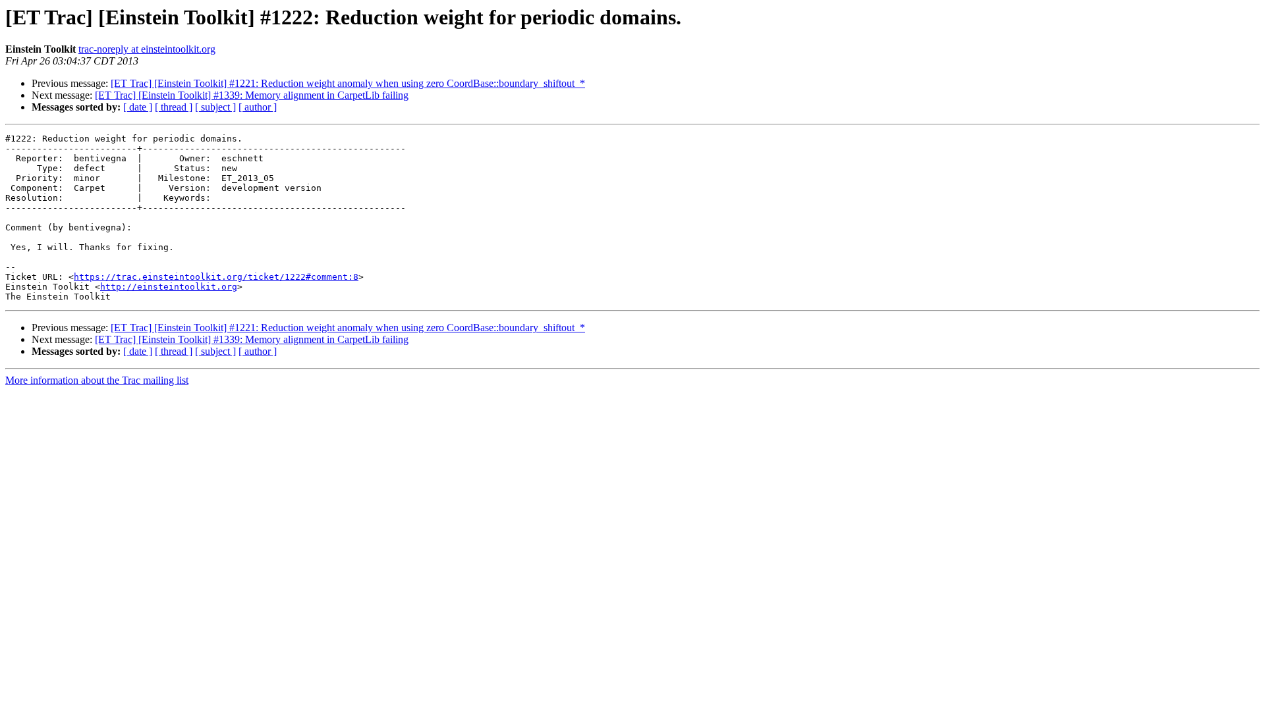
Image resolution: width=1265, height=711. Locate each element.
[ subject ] (215, 107)
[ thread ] (173, 107)
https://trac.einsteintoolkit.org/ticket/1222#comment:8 (216, 277)
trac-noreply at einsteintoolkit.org (146, 49)
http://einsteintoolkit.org (168, 287)
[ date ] (137, 107)
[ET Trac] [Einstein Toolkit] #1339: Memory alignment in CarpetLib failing (251, 95)
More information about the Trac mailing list (96, 380)
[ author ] (258, 107)
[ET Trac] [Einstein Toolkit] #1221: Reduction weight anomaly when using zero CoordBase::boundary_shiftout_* (348, 83)
